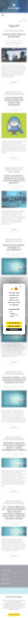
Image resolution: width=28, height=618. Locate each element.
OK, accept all (14, 323)
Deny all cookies (14, 326)
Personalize (14, 329)
